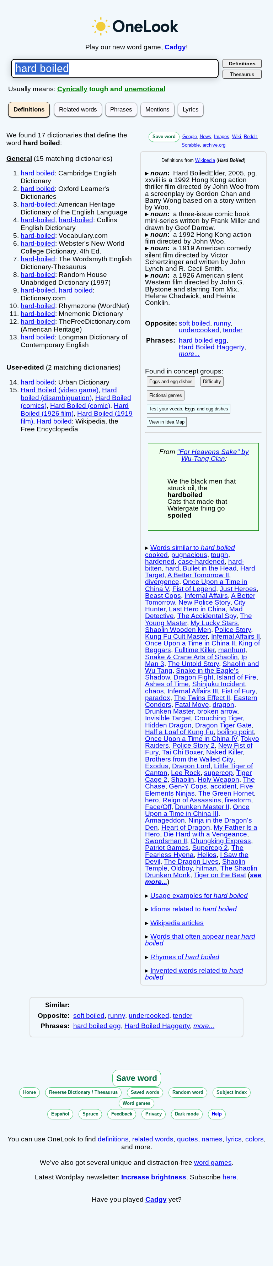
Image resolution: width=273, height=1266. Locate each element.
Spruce (90, 1114)
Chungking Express (221, 841)
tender (232, 330)
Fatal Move (192, 704)
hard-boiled (38, 204)
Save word (164, 136)
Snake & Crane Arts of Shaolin (191, 657)
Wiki (236, 136)
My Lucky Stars (214, 623)
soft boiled (194, 323)
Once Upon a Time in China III (197, 810)
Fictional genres (165, 395)
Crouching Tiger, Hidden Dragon (195, 721)
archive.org (214, 145)
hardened (160, 561)
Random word (187, 1092)
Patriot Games (167, 847)
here (229, 1177)
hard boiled (38, 173)
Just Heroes (238, 589)
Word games (136, 1103)
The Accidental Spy (206, 616)
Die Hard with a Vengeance (205, 834)
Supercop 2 (210, 847)
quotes (187, 1139)
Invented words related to (194, 974)
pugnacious (189, 554)
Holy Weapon (218, 779)
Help (217, 1114)
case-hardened (201, 561)
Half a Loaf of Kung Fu (179, 732)
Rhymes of (184, 957)
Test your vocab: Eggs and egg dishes (188, 408)
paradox (157, 698)
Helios (206, 854)
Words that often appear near (200, 940)
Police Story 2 (193, 745)
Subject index (231, 1092)
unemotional (144, 89)
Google (189, 136)
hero (152, 800)
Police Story (233, 629)
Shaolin (182, 779)
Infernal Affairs (206, 595)
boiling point (235, 732)
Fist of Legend (194, 589)
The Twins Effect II (202, 698)
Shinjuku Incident (218, 684)
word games (213, 1162)
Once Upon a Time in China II (190, 643)
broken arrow (217, 711)
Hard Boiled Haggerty (211, 347)
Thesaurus (242, 74)
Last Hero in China (197, 609)
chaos (154, 691)
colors (254, 1139)
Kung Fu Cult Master (176, 636)
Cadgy (175, 47)
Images (221, 136)
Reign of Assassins (191, 800)
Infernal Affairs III (192, 691)
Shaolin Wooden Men (178, 629)
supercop (218, 772)
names (212, 1139)
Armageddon (165, 820)
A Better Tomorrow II (198, 575)
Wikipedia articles (177, 923)
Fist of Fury (238, 691)
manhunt (231, 650)
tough (219, 554)
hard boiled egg (202, 340)
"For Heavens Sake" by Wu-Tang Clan (213, 455)
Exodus (156, 766)
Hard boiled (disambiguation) (69, 394)
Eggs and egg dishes (171, 381)
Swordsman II (166, 841)
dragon (223, 704)
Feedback (121, 1114)
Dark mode (187, 1114)
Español (60, 1114)
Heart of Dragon (185, 827)
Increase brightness (153, 1177)
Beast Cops (163, 595)
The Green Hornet (226, 793)
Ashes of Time (167, 684)
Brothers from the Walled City (189, 759)
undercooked (199, 330)
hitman (206, 868)
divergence (162, 581)
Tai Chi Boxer (182, 752)
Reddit (250, 136)
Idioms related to (193, 909)
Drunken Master (169, 711)
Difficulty (212, 381)
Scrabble (191, 145)
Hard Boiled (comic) (80, 405)
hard (172, 568)
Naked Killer (224, 752)
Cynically (72, 89)
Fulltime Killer (195, 650)
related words (152, 1139)
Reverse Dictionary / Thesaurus (83, 1092)
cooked (156, 554)
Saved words (145, 1092)
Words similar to (192, 547)
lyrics (234, 1139)
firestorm (238, 800)
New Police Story (204, 602)
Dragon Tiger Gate (223, 725)
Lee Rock (185, 772)
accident (223, 786)
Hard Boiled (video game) (59, 390)
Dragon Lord (191, 766)
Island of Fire (236, 677)
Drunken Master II (202, 807)
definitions (113, 1139)
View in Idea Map (166, 422)
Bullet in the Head (210, 568)
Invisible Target (168, 718)
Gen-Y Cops (188, 786)
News (205, 136)
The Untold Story (193, 663)
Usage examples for (199, 895)
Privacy (153, 1114)
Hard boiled (54, 421)
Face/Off (158, 807)
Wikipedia (205, 160)
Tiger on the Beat (220, 875)
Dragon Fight (193, 677)
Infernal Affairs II (235, 636)
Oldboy (182, 868)
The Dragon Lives (191, 861)
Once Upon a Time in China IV (191, 738)
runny (222, 323)
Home (29, 1092)
